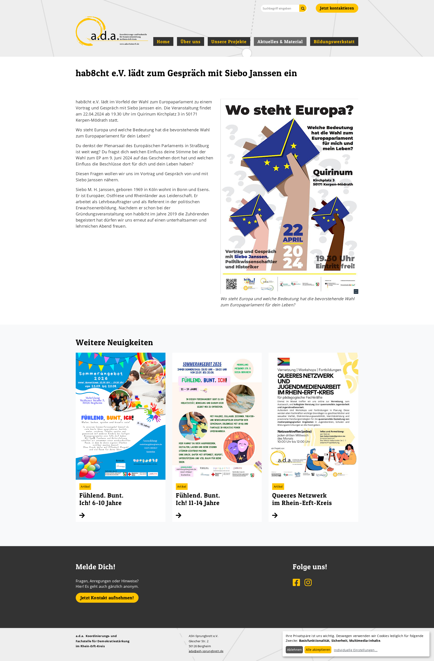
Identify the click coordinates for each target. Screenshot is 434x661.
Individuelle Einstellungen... (355, 650)
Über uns (190, 41)
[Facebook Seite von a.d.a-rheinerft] (297, 582)
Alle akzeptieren (318, 649)
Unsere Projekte (229, 41)
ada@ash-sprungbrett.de (206, 651)
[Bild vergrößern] (289, 196)
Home (163, 41)
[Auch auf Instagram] (308, 582)
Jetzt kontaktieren (337, 8)
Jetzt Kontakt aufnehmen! (107, 597)
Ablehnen (294, 649)
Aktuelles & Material (280, 41)
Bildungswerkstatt (334, 41)
